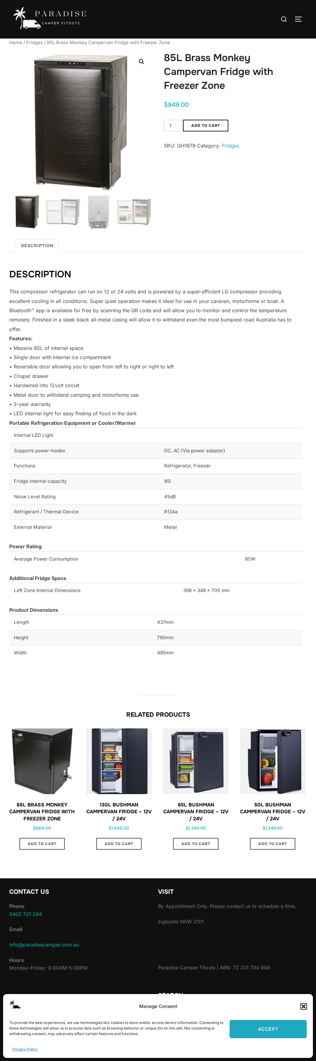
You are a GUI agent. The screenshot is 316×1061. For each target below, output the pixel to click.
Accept (268, 1029)
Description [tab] (37, 245)
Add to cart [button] (42, 843)
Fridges (34, 42)
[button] (304, 1006)
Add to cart (205, 125)
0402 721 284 (25, 914)
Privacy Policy (25, 1049)
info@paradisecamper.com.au (44, 945)
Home (15, 42)
